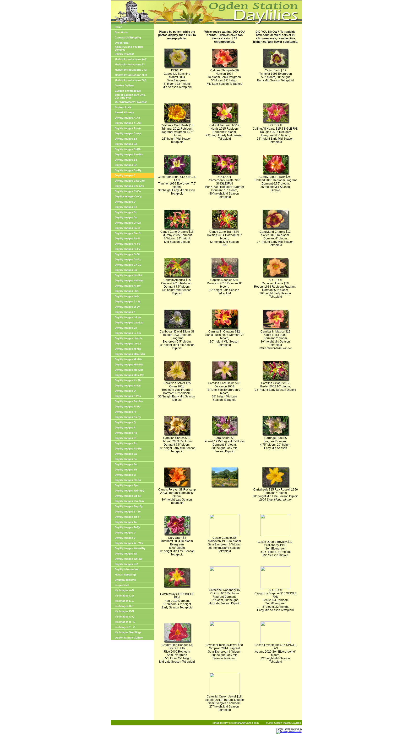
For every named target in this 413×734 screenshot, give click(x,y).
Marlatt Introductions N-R (131, 75)
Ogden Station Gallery (129, 637)
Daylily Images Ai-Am (128, 122)
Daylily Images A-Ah (127, 117)
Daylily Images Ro (126, 443)
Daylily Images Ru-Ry (128, 448)
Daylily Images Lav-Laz (129, 322)
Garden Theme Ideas (128, 90)
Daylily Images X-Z (126, 564)
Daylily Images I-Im (126, 291)
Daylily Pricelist (124, 54)
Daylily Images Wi (126, 553)
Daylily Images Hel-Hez (129, 280)
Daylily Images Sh (126, 469)
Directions (121, 32)
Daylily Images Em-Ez (128, 233)
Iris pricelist (122, 585)
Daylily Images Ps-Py (128, 417)
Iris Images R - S (125, 621)
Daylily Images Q (125, 422)
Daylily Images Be (126, 144)
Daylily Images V (125, 537)
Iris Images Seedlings (128, 632)
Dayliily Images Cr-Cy (128, 196)
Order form (122, 42)
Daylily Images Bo (126, 159)
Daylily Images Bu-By (128, 170)
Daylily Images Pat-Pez (129, 401)
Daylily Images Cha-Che (130, 180)
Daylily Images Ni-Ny (128, 385)
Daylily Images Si (125, 474)
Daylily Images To (126, 522)
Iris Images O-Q (124, 616)
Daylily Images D (125, 201)
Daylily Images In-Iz (127, 296)
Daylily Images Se (126, 464)
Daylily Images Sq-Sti (128, 495)
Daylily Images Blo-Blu (129, 154)
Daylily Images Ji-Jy (127, 306)
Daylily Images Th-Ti (127, 516)
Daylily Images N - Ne (128, 380)
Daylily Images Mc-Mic (128, 359)
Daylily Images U (125, 532)
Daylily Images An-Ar (128, 128)
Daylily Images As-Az (128, 133)
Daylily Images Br (125, 165)
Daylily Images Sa (126, 453)
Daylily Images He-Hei (128, 275)
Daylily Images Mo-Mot (129, 369)
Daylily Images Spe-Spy (129, 490)
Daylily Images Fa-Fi (127, 238)
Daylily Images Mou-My (129, 375)
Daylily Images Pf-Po (128, 406)
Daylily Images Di (125, 212)
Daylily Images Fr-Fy (127, 249)
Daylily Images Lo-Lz (128, 343)
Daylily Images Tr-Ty (127, 527)
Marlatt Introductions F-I (130, 64)
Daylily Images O (125, 390)
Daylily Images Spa (126, 485)
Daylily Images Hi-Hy (128, 285)
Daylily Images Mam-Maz (130, 354)
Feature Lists (123, 107)
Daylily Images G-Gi (127, 254)
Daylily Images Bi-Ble (128, 149)
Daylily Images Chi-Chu (129, 186)
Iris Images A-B (124, 590)
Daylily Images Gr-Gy (128, 264)
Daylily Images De (126, 207)
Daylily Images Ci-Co (128, 191)
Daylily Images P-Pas (128, 396)
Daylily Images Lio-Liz (128, 338)
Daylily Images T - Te (128, 511)
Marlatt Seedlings (125, 574)
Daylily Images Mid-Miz (129, 364)
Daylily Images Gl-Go (128, 259)
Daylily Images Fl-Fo (127, 243)
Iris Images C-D (124, 595)
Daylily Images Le (126, 327)
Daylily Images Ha (126, 270)
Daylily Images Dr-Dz (128, 222)
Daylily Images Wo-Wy (128, 558)
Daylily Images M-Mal (128, 348)
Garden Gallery (124, 85)
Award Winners (124, 112)
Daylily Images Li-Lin (128, 333)
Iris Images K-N (124, 611)
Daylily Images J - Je (127, 301)
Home (118, 27)
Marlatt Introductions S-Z (130, 80)
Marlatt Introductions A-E (131, 59)
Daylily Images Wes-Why (130, 548)
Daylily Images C (125, 175)
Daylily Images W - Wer (129, 543)
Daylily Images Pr (125, 411)
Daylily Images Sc (126, 459)
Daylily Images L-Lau (128, 317)
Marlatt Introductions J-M (131, 69)
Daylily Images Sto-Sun (129, 501)
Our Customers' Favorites (131, 101)
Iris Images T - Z (125, 627)
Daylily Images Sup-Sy (129, 506)
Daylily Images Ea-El (127, 228)
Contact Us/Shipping (128, 37)
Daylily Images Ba (126, 138)
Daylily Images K (125, 312)
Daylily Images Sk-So (128, 480)
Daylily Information (127, 569)
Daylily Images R (125, 427)
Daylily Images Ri (125, 438)
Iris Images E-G (124, 600)
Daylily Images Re (126, 432)
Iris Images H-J (124, 606)
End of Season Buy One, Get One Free (130, 96)
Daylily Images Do (126, 217)
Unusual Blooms (125, 579)
